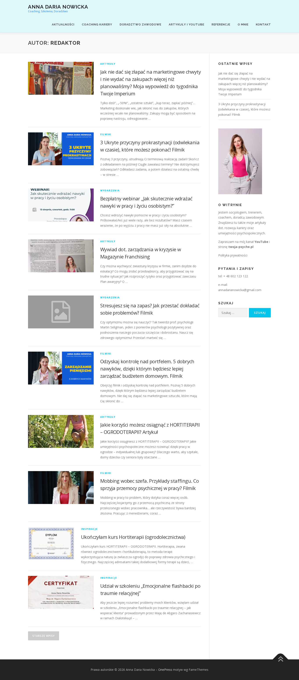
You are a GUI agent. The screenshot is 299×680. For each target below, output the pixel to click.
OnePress (165, 670)
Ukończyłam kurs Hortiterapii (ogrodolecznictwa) (133, 537)
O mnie (243, 24)
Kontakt (263, 24)
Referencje (221, 24)
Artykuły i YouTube (186, 24)
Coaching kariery (97, 24)
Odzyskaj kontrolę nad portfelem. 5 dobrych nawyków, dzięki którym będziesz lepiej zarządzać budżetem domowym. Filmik (147, 368)
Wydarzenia (110, 190)
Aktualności (63, 24)
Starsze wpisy (43, 636)
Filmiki (105, 134)
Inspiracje (89, 528)
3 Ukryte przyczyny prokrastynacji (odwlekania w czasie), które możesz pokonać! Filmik (244, 109)
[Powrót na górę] (280, 659)
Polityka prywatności (232, 255)
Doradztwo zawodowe (140, 24)
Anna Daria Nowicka (58, 7)
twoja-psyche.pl (240, 247)
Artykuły (108, 63)
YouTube (261, 242)
